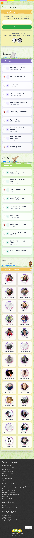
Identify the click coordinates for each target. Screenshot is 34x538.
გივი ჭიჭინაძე (9, 365)
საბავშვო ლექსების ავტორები (10, 519)
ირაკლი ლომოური (24, 378)
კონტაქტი (4, 475)
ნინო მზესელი (9, 310)
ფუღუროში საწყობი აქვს (18, 206)
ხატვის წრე (5, 496)
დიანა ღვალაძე (24, 324)
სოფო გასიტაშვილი (24, 392)
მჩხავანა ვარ (14, 215)
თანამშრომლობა (6, 469)
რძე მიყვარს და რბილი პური (17, 180)
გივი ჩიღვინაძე (9, 392)
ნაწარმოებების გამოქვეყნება (9, 507)
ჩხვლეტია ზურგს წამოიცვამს (15, 137)
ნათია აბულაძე (9, 338)
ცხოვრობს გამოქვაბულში (18, 250)
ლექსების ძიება (6, 520)
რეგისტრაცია (5, 480)
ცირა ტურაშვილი (9, 297)
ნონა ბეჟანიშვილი (9, 446)
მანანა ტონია (9, 324)
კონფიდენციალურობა (8, 467)
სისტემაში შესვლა (7, 478)
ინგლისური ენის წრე (7, 498)
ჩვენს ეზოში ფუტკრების (18, 224)
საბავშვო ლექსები (7, 515)
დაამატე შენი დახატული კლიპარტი (9, 161)
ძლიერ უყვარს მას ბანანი (18, 233)
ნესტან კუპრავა (24, 419)
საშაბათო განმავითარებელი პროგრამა (12, 490)
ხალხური (24, 405)
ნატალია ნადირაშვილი (24, 338)
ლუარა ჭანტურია (24, 446)
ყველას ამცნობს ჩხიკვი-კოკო (18, 241)
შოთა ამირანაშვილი (9, 432)
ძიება (18, 27)
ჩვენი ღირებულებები (7, 465)
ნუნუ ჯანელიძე (9, 283)
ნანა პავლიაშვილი (9, 378)
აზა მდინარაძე (9, 419)
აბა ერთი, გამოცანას (17, 93)
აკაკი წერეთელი (9, 351)
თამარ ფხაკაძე (25, 310)
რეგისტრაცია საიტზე (7, 471)
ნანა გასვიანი (24, 365)
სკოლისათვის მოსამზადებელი (10, 488)
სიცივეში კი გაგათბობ (17, 67)
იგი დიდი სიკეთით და (17, 76)
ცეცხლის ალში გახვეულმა (18, 198)
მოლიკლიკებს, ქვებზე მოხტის (17, 128)
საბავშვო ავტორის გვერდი (9, 505)
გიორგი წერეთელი (25, 351)
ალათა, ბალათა (15, 146)
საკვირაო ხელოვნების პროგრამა (10, 494)
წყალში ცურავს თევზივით (18, 102)
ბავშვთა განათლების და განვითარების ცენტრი (14, 487)
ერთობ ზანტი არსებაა (17, 189)
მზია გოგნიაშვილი (9, 405)
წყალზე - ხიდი (15, 120)
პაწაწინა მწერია (15, 85)
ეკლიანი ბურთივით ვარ (18, 172)
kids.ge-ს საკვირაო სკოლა (9, 492)
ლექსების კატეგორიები (8, 517)
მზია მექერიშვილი (25, 297)
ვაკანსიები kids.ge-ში (7, 473)
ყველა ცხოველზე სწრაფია (19, 111)
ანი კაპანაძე (24, 283)
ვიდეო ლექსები (6, 522)
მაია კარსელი (24, 432)
